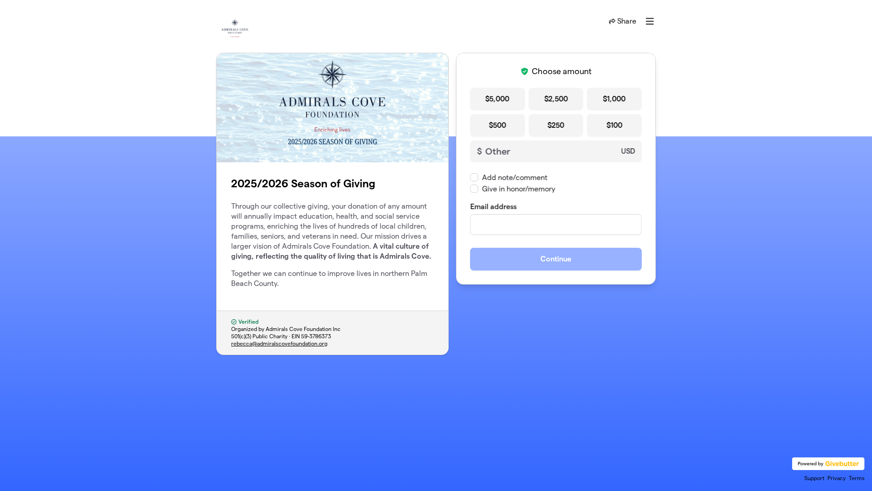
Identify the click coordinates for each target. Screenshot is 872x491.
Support (814, 478)
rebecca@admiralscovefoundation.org (279, 343)
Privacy (836, 478)
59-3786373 (316, 336)
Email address (493, 206)
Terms (857, 478)
